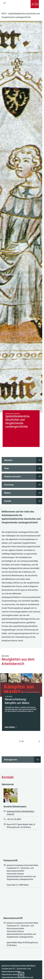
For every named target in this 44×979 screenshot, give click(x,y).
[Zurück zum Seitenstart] (21, 975)
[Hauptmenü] (5, 3)
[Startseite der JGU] (35, 3)
